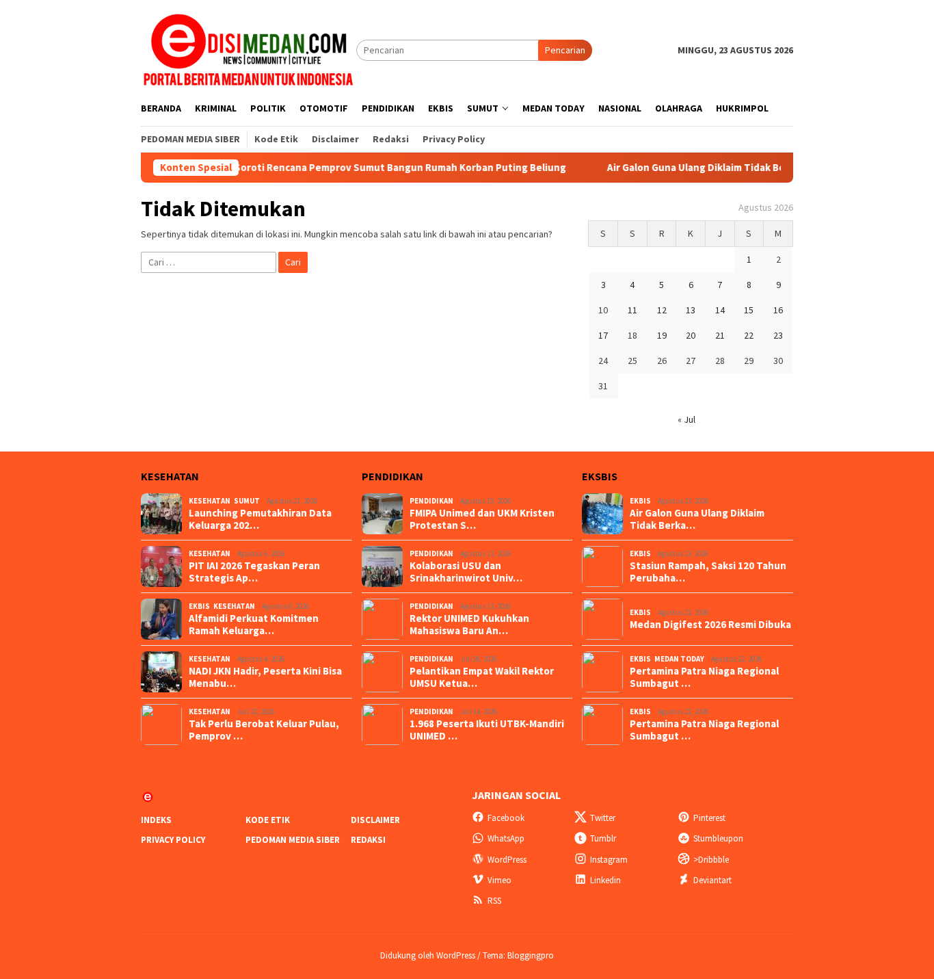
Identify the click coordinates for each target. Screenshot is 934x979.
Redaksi (368, 840)
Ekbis (199, 606)
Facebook (506, 818)
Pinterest (709, 818)
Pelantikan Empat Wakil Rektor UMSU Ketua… (482, 677)
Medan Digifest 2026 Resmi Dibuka (710, 624)
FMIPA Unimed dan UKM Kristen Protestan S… (482, 519)
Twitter (602, 818)
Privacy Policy (173, 840)
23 (778, 335)
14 (720, 310)
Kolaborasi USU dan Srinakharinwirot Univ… (466, 572)
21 (720, 335)
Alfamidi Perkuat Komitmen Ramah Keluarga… (254, 624)
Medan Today (679, 659)
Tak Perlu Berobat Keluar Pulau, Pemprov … (264, 730)
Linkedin (605, 880)
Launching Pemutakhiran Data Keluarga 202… (260, 519)
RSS (494, 900)
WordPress (507, 859)
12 (662, 310)
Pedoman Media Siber (292, 840)
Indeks (156, 820)
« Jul (686, 419)
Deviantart (712, 880)
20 (690, 335)
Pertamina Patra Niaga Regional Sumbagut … (704, 677)
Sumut (247, 501)
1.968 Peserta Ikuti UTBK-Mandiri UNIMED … (487, 730)
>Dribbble (711, 859)
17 (603, 335)
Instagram (609, 859)
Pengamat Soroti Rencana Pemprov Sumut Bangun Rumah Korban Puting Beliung (367, 167)
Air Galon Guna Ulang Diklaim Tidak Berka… (697, 519)
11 (632, 310)
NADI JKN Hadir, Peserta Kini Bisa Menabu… (265, 677)
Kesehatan (209, 501)
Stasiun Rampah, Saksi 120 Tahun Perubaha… (708, 572)
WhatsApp (506, 838)
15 (748, 310)
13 (690, 310)
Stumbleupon (718, 838)
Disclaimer (375, 820)
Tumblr (603, 838)
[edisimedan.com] (248, 49)
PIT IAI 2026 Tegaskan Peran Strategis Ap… (254, 572)
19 (662, 335)
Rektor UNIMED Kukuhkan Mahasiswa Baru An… (469, 624)
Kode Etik (267, 820)
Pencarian (565, 50)
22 (748, 335)
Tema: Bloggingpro (518, 955)
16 (778, 310)
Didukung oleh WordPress (427, 955)
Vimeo (499, 880)
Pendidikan (431, 501)
